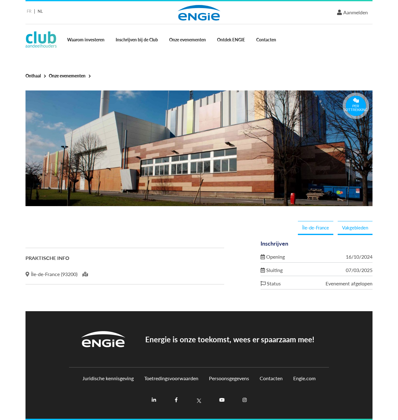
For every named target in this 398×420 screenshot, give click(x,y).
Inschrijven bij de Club (137, 39)
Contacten (266, 39)
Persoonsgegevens (229, 378)
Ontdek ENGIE (231, 39)
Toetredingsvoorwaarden (171, 378)
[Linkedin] (153, 400)
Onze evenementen (187, 39)
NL (40, 11)
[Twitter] (199, 400)
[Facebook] (176, 400)
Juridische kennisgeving (108, 378)
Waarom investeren (85, 39)
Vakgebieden (355, 227)
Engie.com (304, 378)
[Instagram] (244, 400)
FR (29, 11)
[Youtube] (221, 400)
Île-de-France (315, 227)
